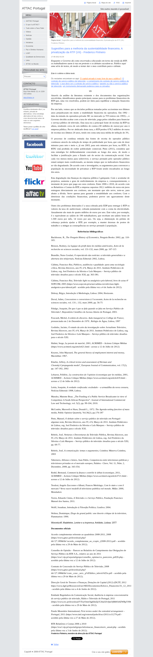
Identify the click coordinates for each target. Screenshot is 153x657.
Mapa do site (106, 3)
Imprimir (128, 3)
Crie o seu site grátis (101, 652)
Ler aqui (35, 129)
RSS (118, 3)
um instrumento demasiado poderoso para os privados (86, 86)
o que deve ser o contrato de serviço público (79, 83)
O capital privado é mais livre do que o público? (100, 78)
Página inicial (55, 40)
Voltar (56, 644)
